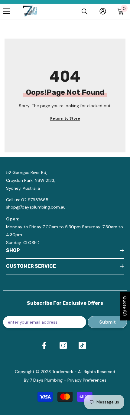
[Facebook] (44, 345)
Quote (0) (125, 306)
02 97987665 (34, 199)
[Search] (84, 11)
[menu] (6, 11)
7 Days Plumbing (46, 380)
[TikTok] (82, 345)
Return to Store (65, 118)
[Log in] (103, 11)
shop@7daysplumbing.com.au (36, 207)
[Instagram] (63, 345)
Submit (107, 322)
